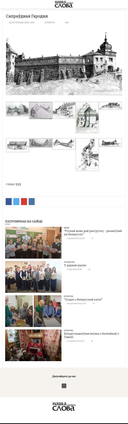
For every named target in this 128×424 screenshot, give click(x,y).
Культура (49, 22)
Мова (66, 227)
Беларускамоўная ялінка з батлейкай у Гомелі (91, 335)
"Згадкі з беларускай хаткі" (83, 299)
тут (18, 184)
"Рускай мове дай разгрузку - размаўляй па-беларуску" (93, 232)
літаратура (69, 262)
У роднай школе (75, 265)
